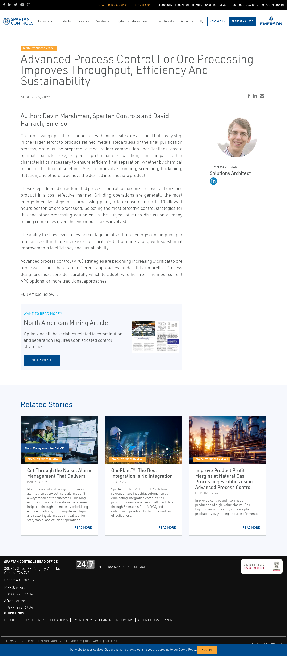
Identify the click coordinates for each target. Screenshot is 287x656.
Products (12, 620)
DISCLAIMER (93, 641)
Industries (35, 620)
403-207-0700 (27, 580)
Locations (59, 620)
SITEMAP (111, 641)
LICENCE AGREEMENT (52, 641)
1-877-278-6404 (18, 594)
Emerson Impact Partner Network (102, 620)
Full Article (41, 360)
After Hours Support (155, 620)
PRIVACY (76, 641)
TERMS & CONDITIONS (19, 641)
